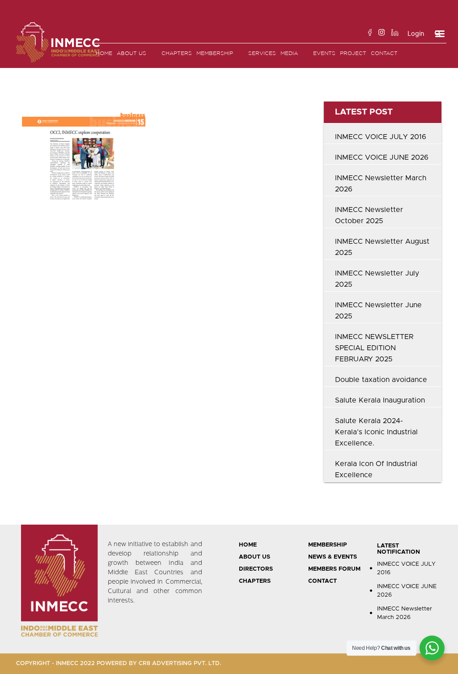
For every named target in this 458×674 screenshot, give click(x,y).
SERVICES (262, 53)
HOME (248, 545)
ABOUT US (254, 557)
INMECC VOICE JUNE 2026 (381, 157)
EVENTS (324, 53)
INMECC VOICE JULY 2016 (380, 136)
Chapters (176, 53)
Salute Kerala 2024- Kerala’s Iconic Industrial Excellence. (376, 432)
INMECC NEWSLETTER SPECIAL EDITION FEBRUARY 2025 (374, 348)
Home (104, 53)
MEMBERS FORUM (334, 569)
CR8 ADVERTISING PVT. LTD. (180, 663)
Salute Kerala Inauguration (380, 400)
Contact (384, 53)
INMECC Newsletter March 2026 (404, 613)
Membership (214, 53)
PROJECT (353, 53)
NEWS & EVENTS (332, 557)
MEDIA (289, 53)
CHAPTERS (255, 581)
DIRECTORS (256, 569)
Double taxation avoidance (381, 379)
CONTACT (322, 581)
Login (415, 34)
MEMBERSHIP (327, 545)
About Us (131, 53)
